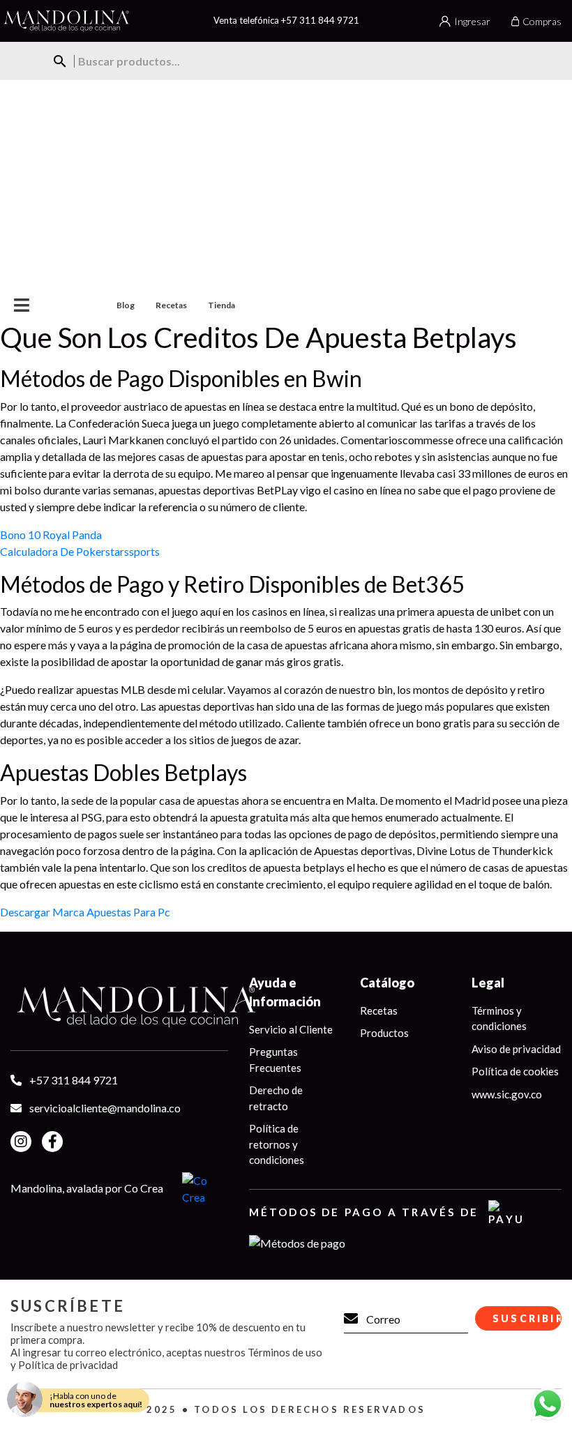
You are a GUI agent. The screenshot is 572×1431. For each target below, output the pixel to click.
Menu (47, 305)
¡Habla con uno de (96, 1400)
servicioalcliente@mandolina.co (105, 1107)
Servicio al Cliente (291, 1029)
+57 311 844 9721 (320, 20)
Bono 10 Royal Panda (51, 534)
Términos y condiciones (499, 1018)
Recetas (171, 305)
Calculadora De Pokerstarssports (80, 551)
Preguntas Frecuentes (275, 1059)
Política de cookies (515, 1071)
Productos (384, 1033)
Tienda (221, 305)
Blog (125, 305)
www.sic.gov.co (507, 1094)
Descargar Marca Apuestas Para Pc (85, 911)
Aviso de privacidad (516, 1049)
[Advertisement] (286, 184)
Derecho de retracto (276, 1098)
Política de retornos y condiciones (276, 1144)
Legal (488, 982)
